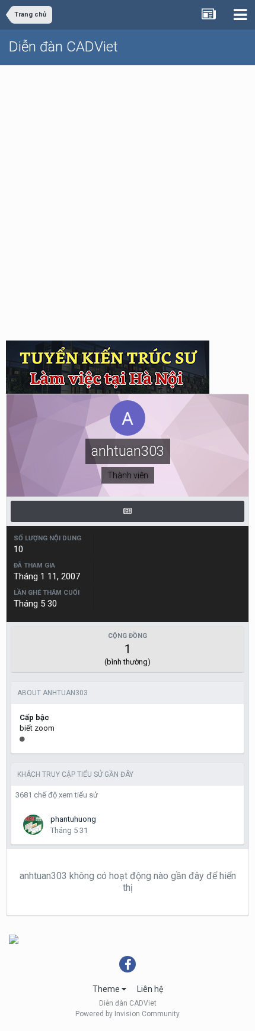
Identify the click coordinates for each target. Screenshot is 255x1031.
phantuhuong (73, 819)
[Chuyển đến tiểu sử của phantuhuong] (33, 825)
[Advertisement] (127, 199)
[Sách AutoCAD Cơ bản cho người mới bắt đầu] (13, 939)
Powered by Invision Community (127, 1014)
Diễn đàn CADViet (63, 46)
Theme (107, 989)
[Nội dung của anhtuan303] (127, 511)
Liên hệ (150, 989)
